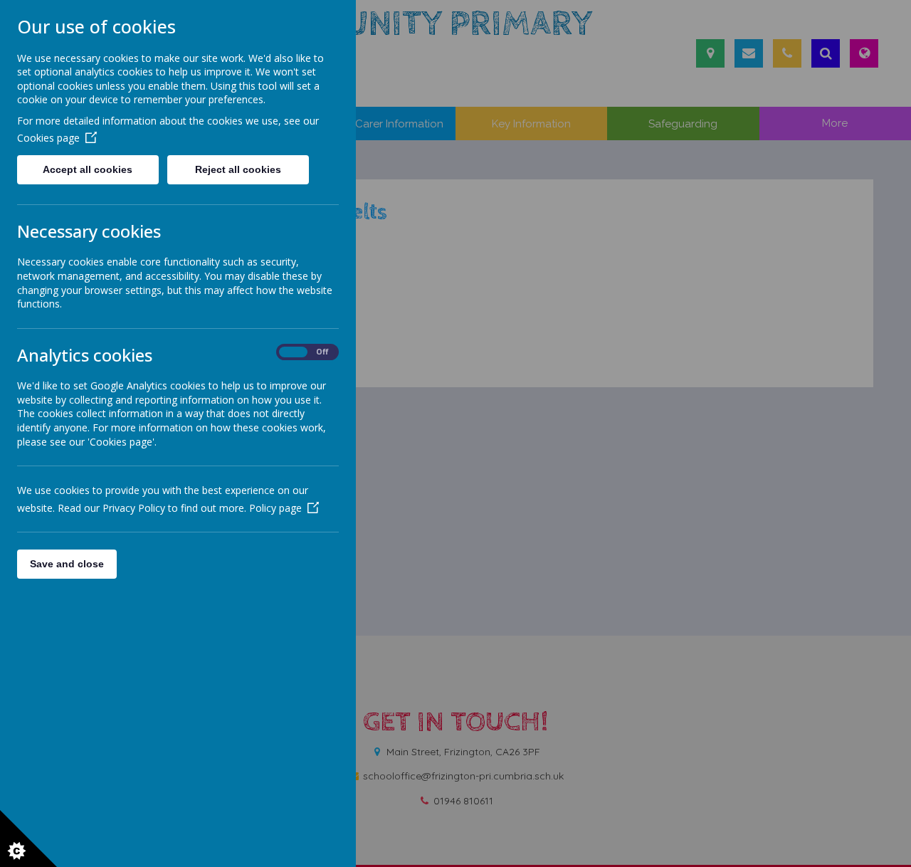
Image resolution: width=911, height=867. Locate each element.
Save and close (67, 563)
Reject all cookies (238, 169)
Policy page (275, 508)
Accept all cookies (87, 169)
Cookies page (48, 137)
